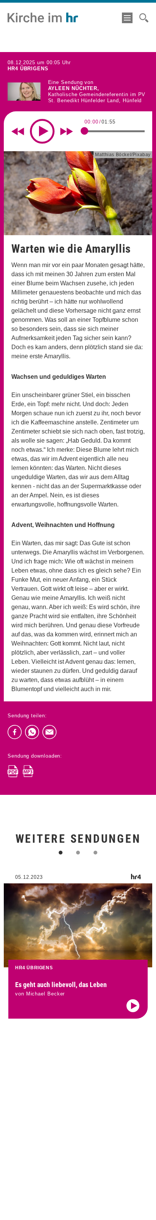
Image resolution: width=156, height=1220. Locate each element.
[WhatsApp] (32, 732)
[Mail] (49, 732)
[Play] (42, 131)
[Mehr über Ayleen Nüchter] (24, 91)
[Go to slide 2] (78, 852)
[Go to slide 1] (60, 852)
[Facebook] (15, 732)
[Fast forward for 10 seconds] (66, 131)
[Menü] (127, 18)
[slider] (84, 131)
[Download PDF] (13, 771)
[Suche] (143, 17)
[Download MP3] (28, 771)
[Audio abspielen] (133, 1006)
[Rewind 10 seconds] (17, 131)
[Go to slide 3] (95, 852)
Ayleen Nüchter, (74, 88)
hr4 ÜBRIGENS (28, 68)
